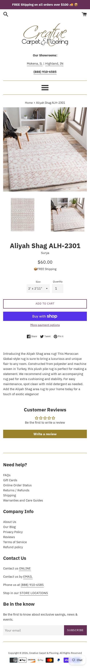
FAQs (6, 475)
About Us (9, 522)
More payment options (45, 325)
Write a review (45, 434)
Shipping (9, 495)
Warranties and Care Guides (23, 500)
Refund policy (13, 547)
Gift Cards (10, 480)
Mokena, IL (34, 63)
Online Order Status (17, 485)
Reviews (9, 537)
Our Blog (9, 527)
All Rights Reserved (71, 652)
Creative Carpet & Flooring (43, 652)
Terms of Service (15, 542)
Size (38, 281)
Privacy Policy (13, 532)
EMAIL (28, 577)
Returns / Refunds (16, 490)
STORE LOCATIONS (34, 593)
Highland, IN (54, 63)
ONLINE (25, 568)
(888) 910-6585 (32, 585)
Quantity (58, 281)
